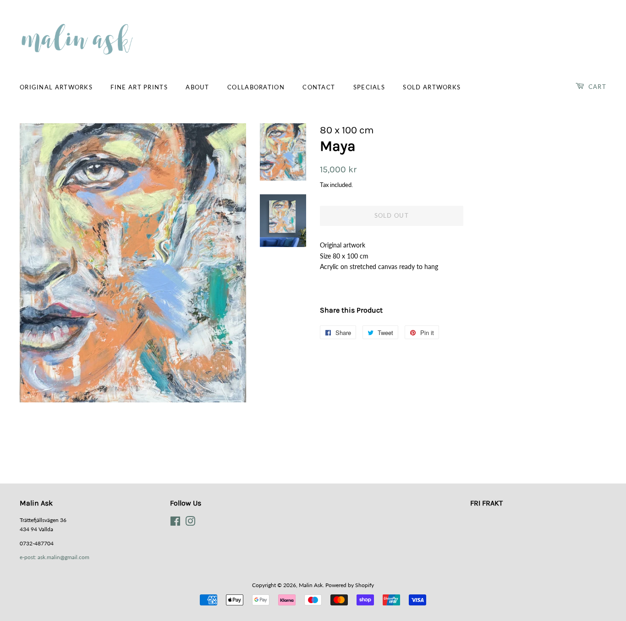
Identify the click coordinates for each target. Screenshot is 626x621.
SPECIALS (369, 87)
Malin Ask (311, 585)
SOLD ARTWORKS (432, 87)
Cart (596, 86)
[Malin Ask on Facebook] (175, 523)
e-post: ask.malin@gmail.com (54, 557)
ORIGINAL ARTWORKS (56, 87)
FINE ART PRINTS (139, 87)
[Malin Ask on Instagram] (190, 523)
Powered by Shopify (349, 585)
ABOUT (197, 87)
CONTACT (318, 87)
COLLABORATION (256, 87)
